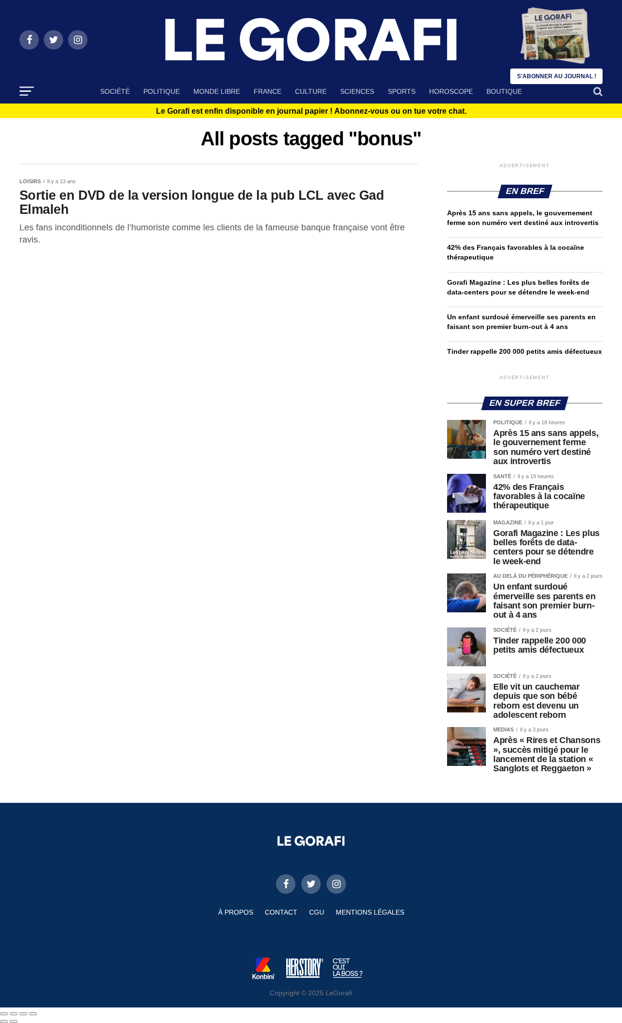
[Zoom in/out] (33, 1013)
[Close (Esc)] (4, 1013)
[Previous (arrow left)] (4, 1021)
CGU (316, 912)
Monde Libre (216, 91)
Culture (311, 91)
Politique (161, 91)
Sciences (357, 91)
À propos (235, 912)
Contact (281, 912)
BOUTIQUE (504, 91)
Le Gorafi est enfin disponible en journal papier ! (311, 111)
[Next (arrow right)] (13, 1021)
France (267, 91)
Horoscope (451, 91)
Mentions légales (370, 912)
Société (115, 91)
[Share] (13, 1013)
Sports (401, 91)
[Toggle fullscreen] (23, 1013)
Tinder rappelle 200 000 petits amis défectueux (524, 351)
